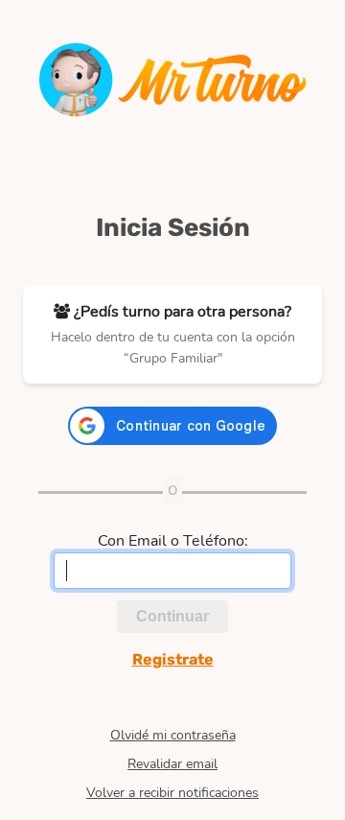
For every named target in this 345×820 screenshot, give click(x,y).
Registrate (173, 659)
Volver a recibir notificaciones (172, 793)
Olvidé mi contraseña (173, 735)
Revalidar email (172, 764)
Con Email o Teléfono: (173, 540)
